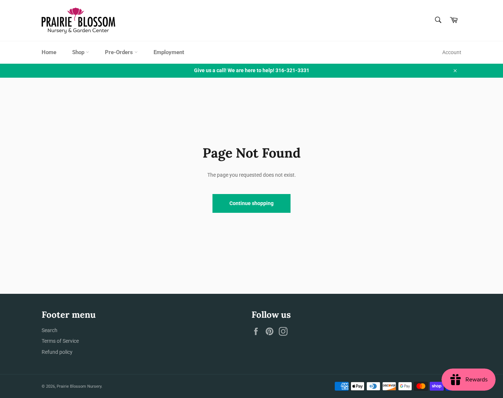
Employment (169, 52)
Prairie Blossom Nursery (79, 386)
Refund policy (57, 352)
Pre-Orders (119, 52)
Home (49, 52)
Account (451, 52)
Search (49, 330)
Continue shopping (251, 203)
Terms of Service (60, 341)
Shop (79, 52)
